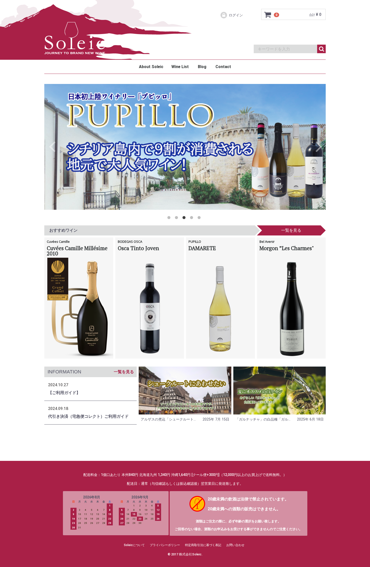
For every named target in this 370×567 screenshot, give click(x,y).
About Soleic (151, 66)
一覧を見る (291, 230)
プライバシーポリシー (165, 545)
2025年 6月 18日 (310, 419)
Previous (53, 146)
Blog (202, 66)
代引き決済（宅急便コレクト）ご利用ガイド (88, 416)
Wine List (180, 66)
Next (315, 146)
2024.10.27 (58, 384)
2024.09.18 (58, 408)
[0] (268, 14)
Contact (223, 66)
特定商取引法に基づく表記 (203, 545)
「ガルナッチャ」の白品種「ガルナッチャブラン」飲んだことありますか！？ (263, 419)
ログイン (236, 15)
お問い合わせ (235, 545)
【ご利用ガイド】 (64, 392)
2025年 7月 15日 (216, 419)
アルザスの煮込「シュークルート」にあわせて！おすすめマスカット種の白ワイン (168, 419)
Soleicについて (134, 545)
